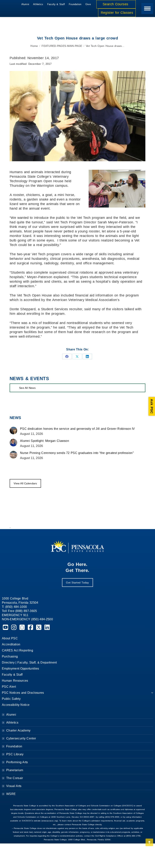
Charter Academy (18, 730)
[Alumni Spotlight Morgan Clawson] (13, 442)
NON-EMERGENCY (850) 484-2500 (27, 619)
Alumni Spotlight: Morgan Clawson (44, 440)
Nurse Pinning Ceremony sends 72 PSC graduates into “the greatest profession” (77, 452)
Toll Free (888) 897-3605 (19, 611)
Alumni (11, 714)
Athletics (12, 722)
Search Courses (116, 4)
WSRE (11, 794)
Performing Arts (17, 762)
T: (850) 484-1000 (14, 606)
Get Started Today (77, 582)
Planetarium (14, 770)
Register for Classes (117, 13)
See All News (27, 387)
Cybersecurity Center (21, 738)
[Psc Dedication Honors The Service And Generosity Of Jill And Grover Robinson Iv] (13, 430)
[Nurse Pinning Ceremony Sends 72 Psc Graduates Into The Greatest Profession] (13, 454)
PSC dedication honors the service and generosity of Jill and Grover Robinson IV (77, 428)
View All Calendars (25, 483)
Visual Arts (13, 786)
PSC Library (14, 754)
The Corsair (14, 778)
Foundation (14, 746)
